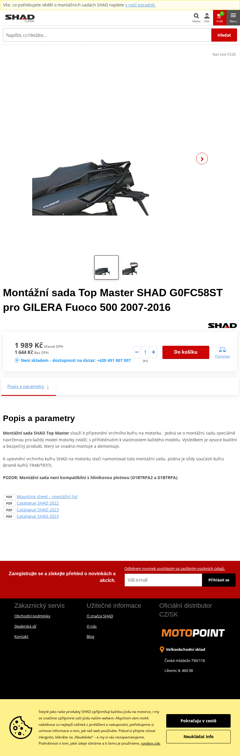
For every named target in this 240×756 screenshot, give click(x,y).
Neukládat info (199, 736)
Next (202, 158)
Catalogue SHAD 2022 (38, 503)
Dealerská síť (25, 626)
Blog (90, 636)
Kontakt (21, 636)
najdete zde (150, 743)
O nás (92, 626)
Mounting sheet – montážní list (47, 496)
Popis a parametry (25, 386)
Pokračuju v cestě (198, 720)
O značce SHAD (100, 616)
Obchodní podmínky (32, 616)
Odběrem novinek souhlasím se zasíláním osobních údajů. (174, 568)
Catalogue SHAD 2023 (38, 509)
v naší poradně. (140, 5)
